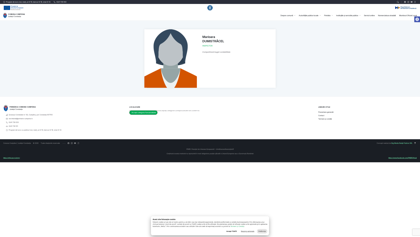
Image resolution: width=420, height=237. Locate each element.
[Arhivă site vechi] (415, 2)
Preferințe (262, 231)
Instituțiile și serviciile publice (347, 15)
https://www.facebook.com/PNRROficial (402, 158)
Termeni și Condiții (237, 226)
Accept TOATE (231, 231)
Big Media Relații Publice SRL (401, 143)
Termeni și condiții (325, 119)
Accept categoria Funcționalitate (144, 112)
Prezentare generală (325, 112)
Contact (321, 115)
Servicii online (369, 15)
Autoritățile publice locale (308, 15)
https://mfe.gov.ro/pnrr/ (11, 158)
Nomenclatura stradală (387, 15)
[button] (417, 19)
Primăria (327, 15)
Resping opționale (247, 231)
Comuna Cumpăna (16, 14)
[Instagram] (408, 2)
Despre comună (286, 15)
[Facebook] (405, 2)
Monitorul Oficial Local (408, 15)
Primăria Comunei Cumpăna (23, 107)
